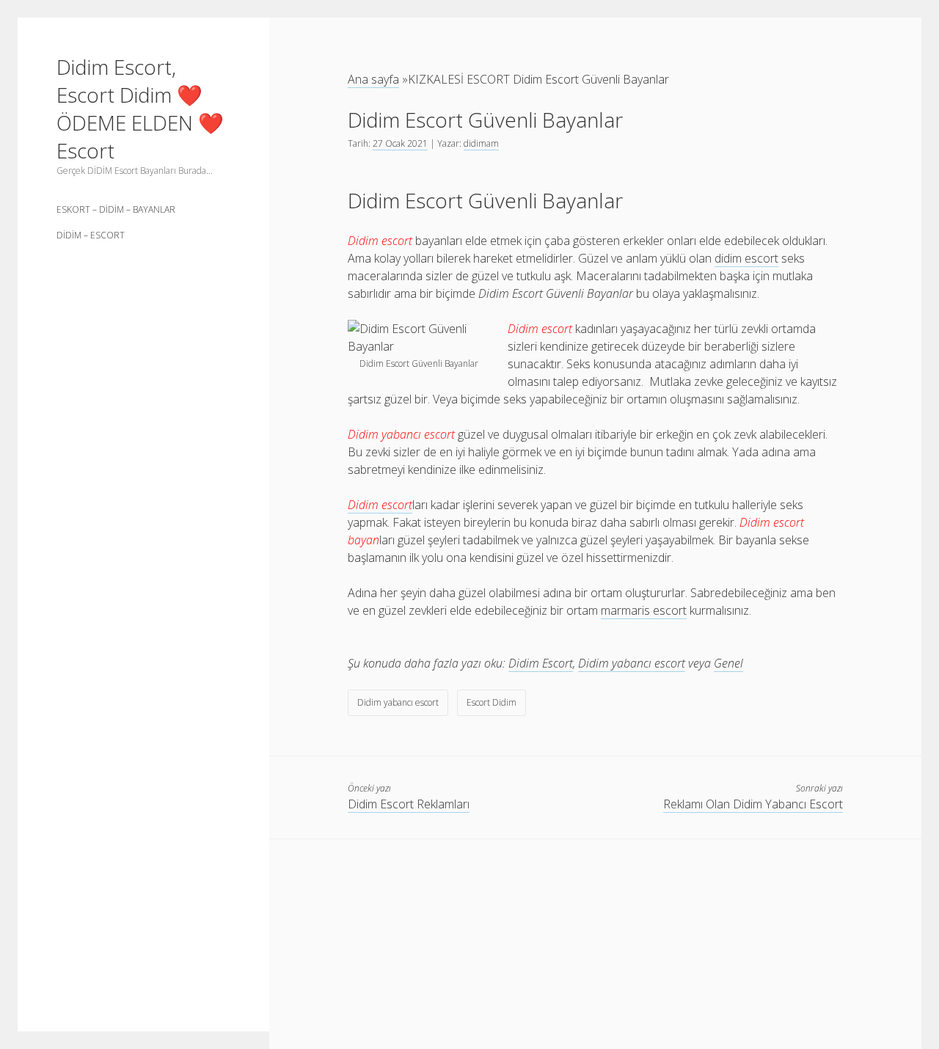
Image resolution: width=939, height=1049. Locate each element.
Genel (728, 663)
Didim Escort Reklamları (409, 804)
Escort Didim (491, 702)
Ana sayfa (373, 79)
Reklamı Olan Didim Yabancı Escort (753, 804)
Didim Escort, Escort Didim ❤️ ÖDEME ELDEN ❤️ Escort (140, 108)
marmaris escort (644, 610)
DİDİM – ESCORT (90, 235)
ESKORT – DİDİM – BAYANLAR (115, 209)
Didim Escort (540, 663)
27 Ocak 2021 (400, 143)
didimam (481, 143)
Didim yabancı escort (631, 663)
